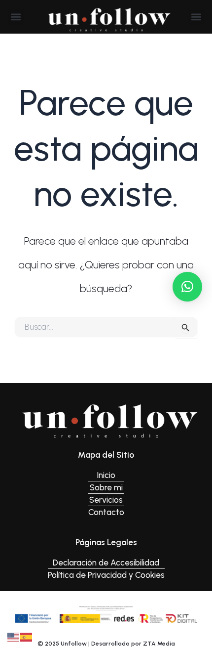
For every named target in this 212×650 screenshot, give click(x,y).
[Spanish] (26, 636)
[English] (13, 636)
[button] (16, 17)
